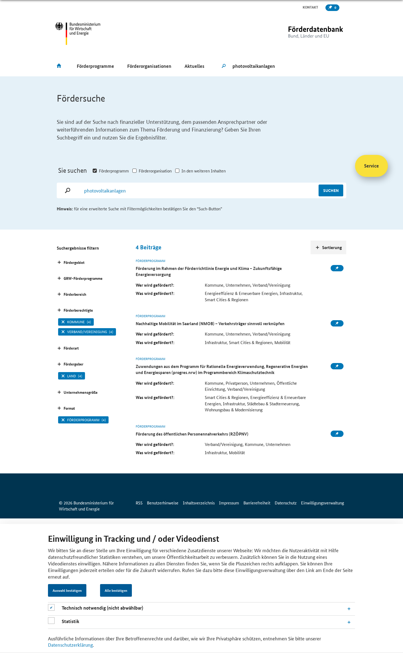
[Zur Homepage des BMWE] (78, 33)
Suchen (331, 190)
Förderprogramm (114, 171)
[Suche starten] (223, 66)
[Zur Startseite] (304, 33)
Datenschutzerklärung (70, 644)
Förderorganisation (155, 171)
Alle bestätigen (116, 590)
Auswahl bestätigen (67, 590)
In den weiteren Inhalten (203, 171)
